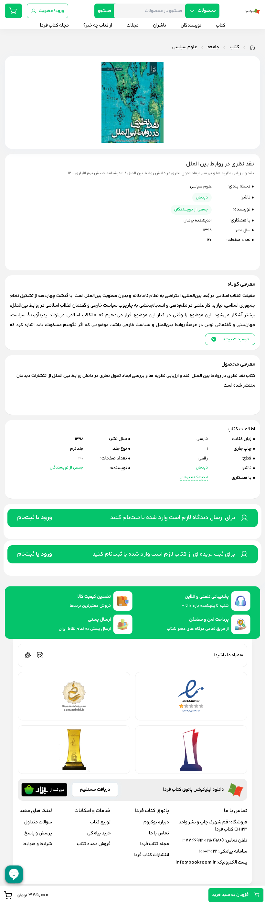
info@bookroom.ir (195, 862)
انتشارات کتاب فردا (151, 855)
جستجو (104, 11)
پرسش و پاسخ (38, 833)
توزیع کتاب (100, 822)
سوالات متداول (38, 822)
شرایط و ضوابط (37, 844)
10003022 (208, 851)
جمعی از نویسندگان (191, 209)
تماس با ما (159, 833)
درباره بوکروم (156, 822)
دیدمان (202, 197)
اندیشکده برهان (198, 220)
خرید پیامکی (99, 833)
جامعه (213, 47)
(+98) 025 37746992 (203, 840)
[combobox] (152, 11)
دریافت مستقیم (95, 789)
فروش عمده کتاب (94, 844)
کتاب (234, 47)
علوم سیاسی (184, 47)
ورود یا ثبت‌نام (34, 518)
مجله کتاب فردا (154, 844)
